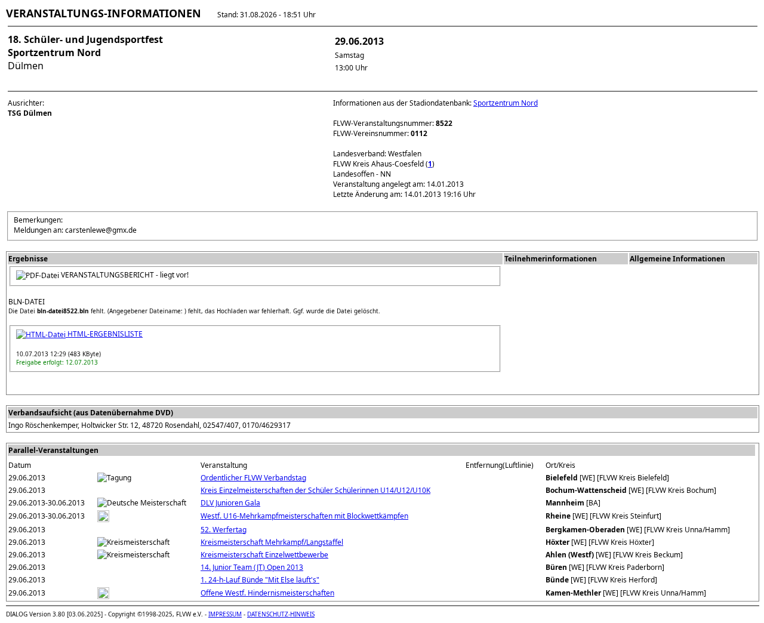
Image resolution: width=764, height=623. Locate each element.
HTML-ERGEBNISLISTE (104, 334)
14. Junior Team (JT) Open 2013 (252, 567)
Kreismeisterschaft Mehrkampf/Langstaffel (272, 542)
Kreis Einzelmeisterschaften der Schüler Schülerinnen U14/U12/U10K (315, 490)
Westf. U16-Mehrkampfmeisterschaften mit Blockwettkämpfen (304, 516)
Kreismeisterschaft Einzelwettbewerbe (264, 555)
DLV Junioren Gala (230, 503)
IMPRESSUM (225, 614)
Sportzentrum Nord (505, 103)
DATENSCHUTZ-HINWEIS (281, 614)
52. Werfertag (224, 530)
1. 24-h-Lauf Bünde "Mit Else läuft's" (260, 580)
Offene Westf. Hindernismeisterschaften (267, 593)
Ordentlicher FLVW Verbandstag (253, 478)
